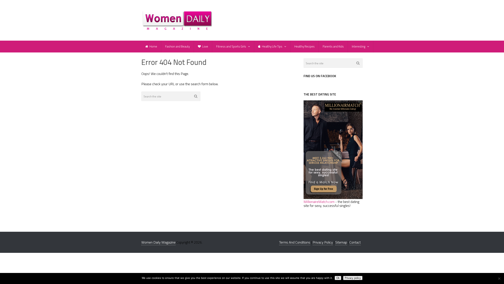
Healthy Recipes (304, 46)
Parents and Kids (333, 46)
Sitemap (341, 242)
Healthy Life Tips (271, 46)
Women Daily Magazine (158, 242)
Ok (338, 278)
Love (205, 46)
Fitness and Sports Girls (231, 46)
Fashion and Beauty (177, 46)
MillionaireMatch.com (319, 201)
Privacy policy (353, 278)
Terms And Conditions (294, 242)
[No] (499, 278)
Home (153, 46)
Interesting (358, 46)
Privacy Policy (323, 242)
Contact (355, 242)
